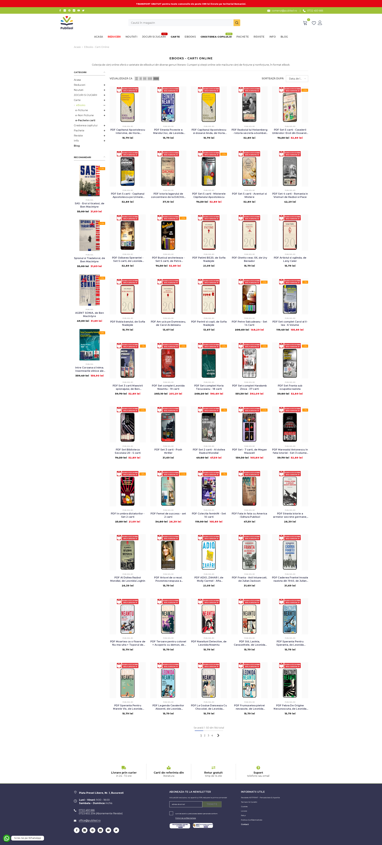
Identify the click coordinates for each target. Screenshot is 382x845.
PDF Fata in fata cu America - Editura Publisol (249, 515)
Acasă (77, 47)
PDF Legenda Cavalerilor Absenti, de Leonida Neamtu (168, 707)
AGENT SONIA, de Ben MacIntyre (89, 314)
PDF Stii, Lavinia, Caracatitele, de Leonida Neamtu (249, 643)
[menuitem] (89, 79)
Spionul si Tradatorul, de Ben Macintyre (89, 260)
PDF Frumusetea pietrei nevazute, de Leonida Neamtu (249, 707)
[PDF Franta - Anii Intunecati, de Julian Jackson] (249, 552)
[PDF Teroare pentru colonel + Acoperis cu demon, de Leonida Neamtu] (168, 616)
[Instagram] (65, 10)
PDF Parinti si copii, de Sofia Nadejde (209, 323)
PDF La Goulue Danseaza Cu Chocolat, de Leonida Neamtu (209, 707)
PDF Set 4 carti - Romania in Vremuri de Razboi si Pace (290, 195)
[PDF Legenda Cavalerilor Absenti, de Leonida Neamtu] (168, 680)
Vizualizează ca (121, 78)
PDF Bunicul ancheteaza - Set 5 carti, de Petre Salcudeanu (168, 259)
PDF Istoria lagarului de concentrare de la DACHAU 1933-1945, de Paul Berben (168, 195)
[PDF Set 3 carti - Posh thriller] (168, 424)
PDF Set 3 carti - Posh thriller (168, 451)
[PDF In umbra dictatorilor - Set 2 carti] (128, 488)
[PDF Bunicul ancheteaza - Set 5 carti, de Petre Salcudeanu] (168, 232)
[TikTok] (74, 10)
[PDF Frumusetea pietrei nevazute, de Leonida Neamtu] (249, 680)
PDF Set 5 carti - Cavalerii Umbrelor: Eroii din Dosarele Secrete (290, 131)
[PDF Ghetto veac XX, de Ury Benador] (249, 232)
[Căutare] (184, 22)
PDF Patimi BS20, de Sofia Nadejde (209, 259)
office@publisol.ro (90, 820)
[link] (124, 772)
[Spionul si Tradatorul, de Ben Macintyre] (89, 235)
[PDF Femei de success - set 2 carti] (168, 488)
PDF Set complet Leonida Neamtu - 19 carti (168, 387)
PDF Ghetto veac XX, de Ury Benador (249, 259)
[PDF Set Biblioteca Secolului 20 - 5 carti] (128, 424)
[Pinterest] (69, 10)
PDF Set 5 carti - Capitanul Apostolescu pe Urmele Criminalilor (127, 195)
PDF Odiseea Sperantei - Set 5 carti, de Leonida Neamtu (127, 259)
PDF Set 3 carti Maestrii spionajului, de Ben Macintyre (128, 387)
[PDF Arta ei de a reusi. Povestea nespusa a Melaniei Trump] (168, 552)
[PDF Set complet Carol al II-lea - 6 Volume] (290, 296)
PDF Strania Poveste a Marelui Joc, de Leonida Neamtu (168, 131)
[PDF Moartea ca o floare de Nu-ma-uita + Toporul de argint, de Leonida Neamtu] (128, 616)
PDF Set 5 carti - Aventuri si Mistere (249, 195)
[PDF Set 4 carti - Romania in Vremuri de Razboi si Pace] (290, 168)
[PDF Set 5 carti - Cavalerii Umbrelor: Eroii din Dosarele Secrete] (290, 104)
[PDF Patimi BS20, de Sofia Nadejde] (209, 232)
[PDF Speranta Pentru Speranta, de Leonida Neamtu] (290, 616)
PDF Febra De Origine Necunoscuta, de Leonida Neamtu (290, 707)
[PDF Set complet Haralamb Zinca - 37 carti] (249, 360)
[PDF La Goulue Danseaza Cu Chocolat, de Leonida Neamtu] (209, 680)
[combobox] (181, 22)
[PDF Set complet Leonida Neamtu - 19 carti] (168, 360)
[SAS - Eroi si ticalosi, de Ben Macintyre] (89, 180)
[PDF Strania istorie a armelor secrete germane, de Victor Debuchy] (290, 488)
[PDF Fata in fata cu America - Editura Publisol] (249, 488)
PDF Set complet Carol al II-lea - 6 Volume (290, 323)
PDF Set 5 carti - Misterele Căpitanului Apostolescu (209, 195)
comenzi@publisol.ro (284, 10)
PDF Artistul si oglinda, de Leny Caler (290, 259)
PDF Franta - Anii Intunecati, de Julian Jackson (249, 579)
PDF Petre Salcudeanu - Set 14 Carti (249, 323)
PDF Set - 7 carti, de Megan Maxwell (249, 451)
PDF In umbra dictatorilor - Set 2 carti (128, 515)
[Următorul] (218, 735)
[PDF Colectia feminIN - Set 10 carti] (209, 488)
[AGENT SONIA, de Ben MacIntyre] (89, 290)
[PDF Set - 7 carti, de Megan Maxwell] (249, 424)
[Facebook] (60, 10)
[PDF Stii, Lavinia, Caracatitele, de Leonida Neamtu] (249, 616)
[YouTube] (78, 10)
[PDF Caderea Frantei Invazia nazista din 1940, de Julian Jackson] (290, 552)
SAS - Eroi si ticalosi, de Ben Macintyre (89, 205)
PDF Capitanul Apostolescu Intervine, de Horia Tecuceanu (127, 131)
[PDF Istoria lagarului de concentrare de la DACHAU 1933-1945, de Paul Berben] (168, 168)
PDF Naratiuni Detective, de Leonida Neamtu (209, 643)
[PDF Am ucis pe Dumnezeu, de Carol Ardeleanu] (168, 296)
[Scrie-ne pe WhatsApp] (6, 838)
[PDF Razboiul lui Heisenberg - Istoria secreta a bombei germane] (249, 104)
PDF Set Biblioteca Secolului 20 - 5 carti (128, 451)
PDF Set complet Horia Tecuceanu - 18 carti (209, 387)
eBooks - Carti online (96, 47)
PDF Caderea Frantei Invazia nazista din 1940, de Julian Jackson (290, 579)
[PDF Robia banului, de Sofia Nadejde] (128, 296)
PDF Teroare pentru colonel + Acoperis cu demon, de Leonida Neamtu (168, 643)
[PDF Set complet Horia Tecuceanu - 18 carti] (209, 360)
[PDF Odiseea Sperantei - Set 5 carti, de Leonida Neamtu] (128, 232)
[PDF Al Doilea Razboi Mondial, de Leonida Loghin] (128, 552)
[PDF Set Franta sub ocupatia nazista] (290, 360)
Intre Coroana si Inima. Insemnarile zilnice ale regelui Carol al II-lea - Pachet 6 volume (89, 369)
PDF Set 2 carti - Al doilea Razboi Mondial (209, 451)
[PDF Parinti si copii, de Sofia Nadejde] (209, 296)
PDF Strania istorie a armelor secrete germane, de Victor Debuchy (290, 515)
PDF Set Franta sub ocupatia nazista (290, 387)
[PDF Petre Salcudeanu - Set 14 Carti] (249, 296)
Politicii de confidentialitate (185, 818)
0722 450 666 (315, 10)
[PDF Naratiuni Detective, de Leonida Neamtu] (209, 616)
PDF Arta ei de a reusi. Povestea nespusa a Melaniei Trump (168, 579)
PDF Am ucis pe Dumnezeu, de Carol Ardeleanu (168, 323)
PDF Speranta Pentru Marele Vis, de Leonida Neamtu (127, 707)
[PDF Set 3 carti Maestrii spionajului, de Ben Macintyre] (128, 360)
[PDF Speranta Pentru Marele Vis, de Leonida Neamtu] (128, 680)
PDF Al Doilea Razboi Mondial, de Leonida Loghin (127, 579)
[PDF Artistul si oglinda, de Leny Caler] (290, 232)
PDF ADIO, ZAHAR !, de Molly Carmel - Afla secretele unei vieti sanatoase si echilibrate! (208, 579)
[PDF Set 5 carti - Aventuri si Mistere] (249, 168)
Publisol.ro (128, 126)
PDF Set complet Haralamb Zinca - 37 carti (249, 387)
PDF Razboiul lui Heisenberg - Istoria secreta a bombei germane (250, 131)
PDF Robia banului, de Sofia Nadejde (127, 323)
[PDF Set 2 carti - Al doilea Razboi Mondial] (209, 424)
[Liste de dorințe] (314, 23)
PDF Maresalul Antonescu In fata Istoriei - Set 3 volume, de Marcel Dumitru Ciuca (290, 451)
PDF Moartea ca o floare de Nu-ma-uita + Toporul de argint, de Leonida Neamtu (127, 643)
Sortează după (273, 78)
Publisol (90, 200)
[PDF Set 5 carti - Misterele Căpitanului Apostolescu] (209, 168)
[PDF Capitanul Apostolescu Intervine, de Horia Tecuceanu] (128, 104)
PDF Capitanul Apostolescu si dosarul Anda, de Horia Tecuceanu (209, 131)
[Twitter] (83, 10)
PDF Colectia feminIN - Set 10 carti (209, 515)
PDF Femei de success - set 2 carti (168, 515)
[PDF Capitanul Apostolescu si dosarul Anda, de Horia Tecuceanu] (209, 104)
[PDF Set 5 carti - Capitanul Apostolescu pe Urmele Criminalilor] (128, 168)
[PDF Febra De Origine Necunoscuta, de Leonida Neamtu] (290, 680)
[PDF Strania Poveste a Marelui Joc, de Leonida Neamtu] (168, 104)
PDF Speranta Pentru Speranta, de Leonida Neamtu (290, 643)
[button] (89, 85)
